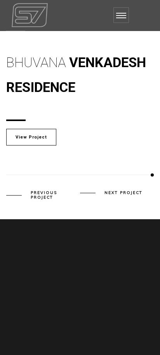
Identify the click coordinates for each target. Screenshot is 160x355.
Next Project (123, 192)
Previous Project (44, 195)
